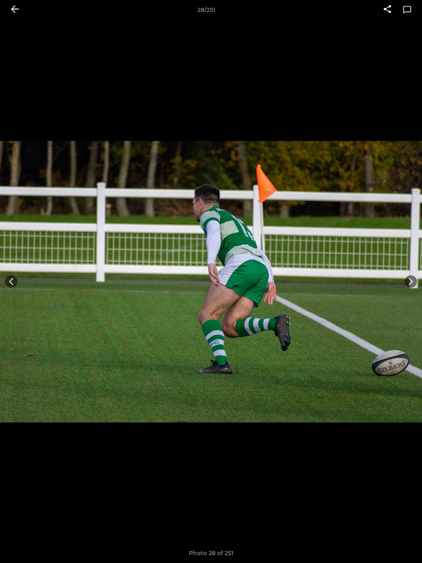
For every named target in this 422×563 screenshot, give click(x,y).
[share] (387, 10)
